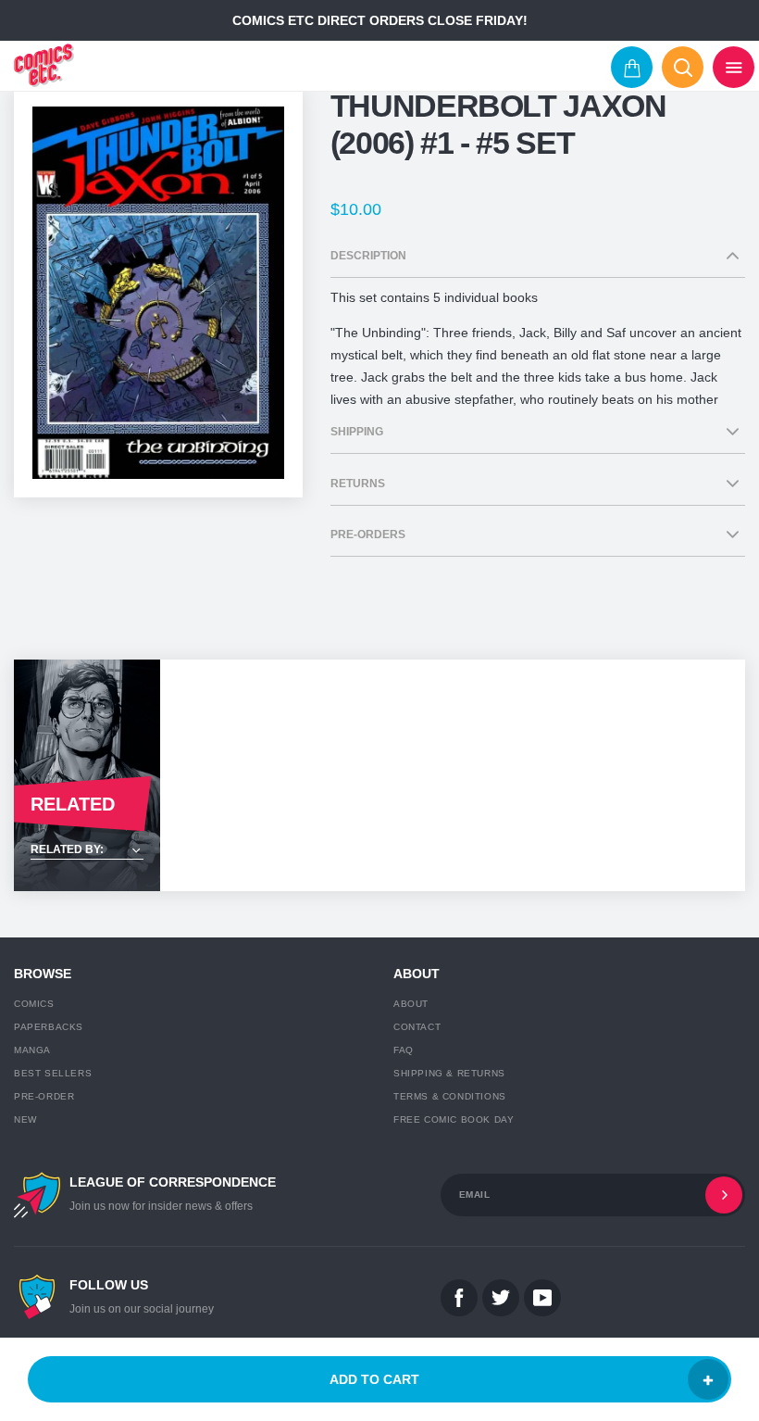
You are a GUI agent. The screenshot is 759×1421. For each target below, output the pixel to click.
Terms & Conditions (449, 1096)
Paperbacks (48, 1027)
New (25, 1119)
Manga (32, 1050)
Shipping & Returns (449, 1073)
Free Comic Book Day (453, 1119)
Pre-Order (44, 1096)
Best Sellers (53, 1073)
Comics (34, 1004)
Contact (417, 1027)
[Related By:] (87, 851)
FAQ (403, 1050)
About (411, 1004)
